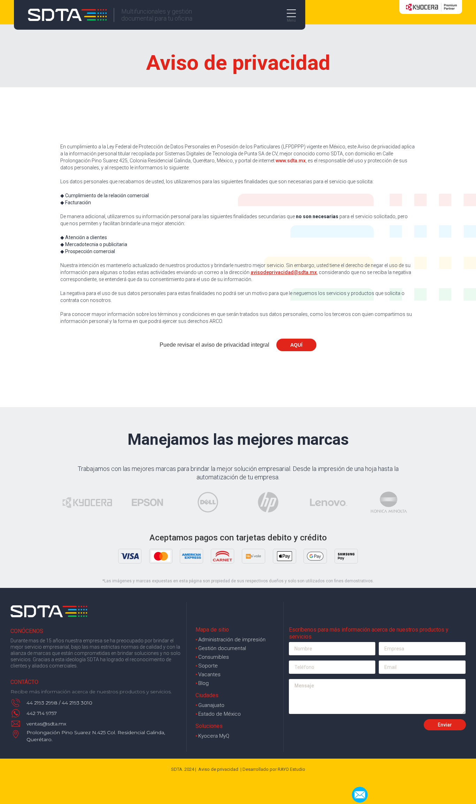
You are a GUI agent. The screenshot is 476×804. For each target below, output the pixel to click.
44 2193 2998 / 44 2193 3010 (59, 703)
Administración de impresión (230, 639)
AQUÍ (296, 345)
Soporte (206, 666)
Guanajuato (209, 705)
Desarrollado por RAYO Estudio (274, 769)
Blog (202, 683)
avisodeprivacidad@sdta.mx (284, 272)
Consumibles (212, 657)
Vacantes (208, 674)
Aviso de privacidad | (219, 769)
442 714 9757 (41, 713)
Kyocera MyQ (212, 736)
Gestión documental (220, 648)
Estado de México (218, 714)
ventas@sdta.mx (46, 724)
